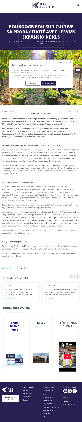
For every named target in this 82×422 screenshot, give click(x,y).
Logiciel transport (49, 387)
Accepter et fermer (48, 83)
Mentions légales (28, 387)
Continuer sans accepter (64, 62)
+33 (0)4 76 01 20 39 (70, 404)
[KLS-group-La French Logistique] (43, 5)
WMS (44, 394)
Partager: (6, 268)
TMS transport (48, 391)
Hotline (65, 401)
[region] (41, 74)
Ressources (20, 41)
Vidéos (45, 417)
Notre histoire (47, 401)
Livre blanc (46, 414)
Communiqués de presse (41, 114)
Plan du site (26, 397)
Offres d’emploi (48, 410)
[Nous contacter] (78, 70)
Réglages (32, 83)
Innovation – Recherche (51, 407)
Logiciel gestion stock (50, 397)
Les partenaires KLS (49, 404)
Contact (66, 398)
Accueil (10, 41)
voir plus (9, 298)
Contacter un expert (10, 398)
